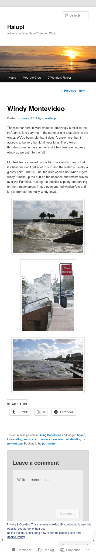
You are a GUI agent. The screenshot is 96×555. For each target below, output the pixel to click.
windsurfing (73, 439)
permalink (48, 443)
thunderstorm (48, 439)
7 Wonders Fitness (60, 77)
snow (27, 439)
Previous (68, 90)
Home (12, 77)
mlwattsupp (49, 118)
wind (61, 439)
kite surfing (14, 439)
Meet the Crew (32, 77)
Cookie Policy (16, 537)
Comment (67, 513)
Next (84, 90)
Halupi (15, 27)
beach (81, 435)
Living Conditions (49, 435)
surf (34, 439)
